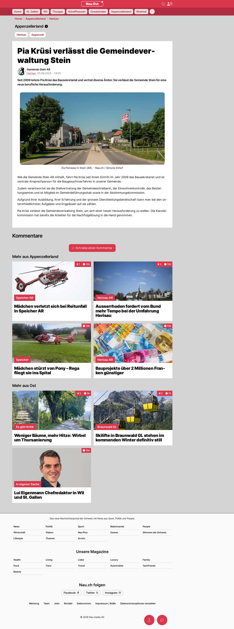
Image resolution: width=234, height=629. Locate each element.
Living (49, 559)
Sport (81, 526)
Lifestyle (18, 538)
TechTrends (149, 565)
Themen (50, 538)
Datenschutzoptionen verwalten (138, 603)
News (17, 526)
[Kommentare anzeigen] (162, 620)
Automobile (116, 565)
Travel (81, 565)
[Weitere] (152, 11)
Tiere (48, 565)
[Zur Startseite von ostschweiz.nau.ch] (92, 4)
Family (146, 559)
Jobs (57, 603)
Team (47, 603)
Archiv (81, 538)
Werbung (34, 603)
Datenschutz (84, 603)
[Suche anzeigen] (163, 4)
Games (114, 532)
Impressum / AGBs (105, 603)
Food (16, 565)
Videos (49, 532)
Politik (49, 526)
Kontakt (68, 603)
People (146, 526)
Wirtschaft (19, 532)
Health (17, 559)
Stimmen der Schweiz (154, 532)
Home (18, 18)
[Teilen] (149, 620)
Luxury (114, 559)
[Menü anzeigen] (169, 4)
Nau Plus (83, 532)
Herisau (54, 18)
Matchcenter (117, 526)
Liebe (81, 559)
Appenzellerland (36, 18)
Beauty (17, 571)
